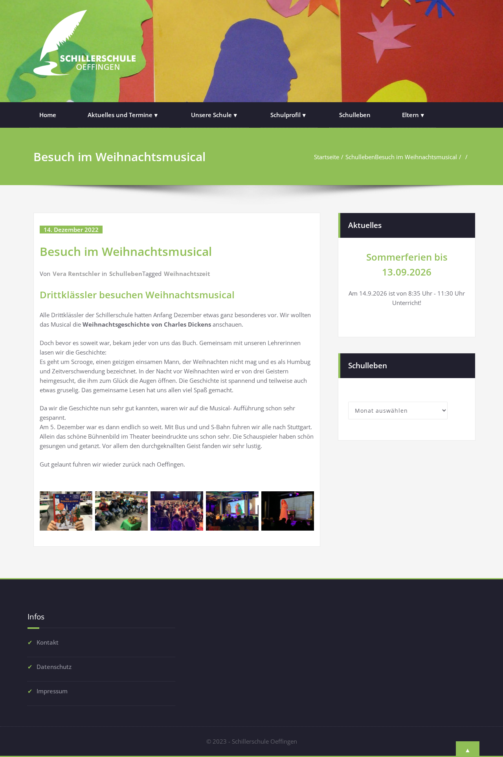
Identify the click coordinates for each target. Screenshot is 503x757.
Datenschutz (54, 667)
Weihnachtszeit (187, 273)
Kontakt (48, 642)
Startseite (326, 157)
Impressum (52, 691)
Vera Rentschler (76, 273)
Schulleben (355, 115)
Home (47, 115)
